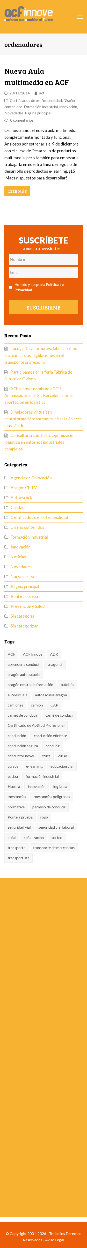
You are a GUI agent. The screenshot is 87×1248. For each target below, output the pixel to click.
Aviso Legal (54, 1240)
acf (41, 93)
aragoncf (55, 664)
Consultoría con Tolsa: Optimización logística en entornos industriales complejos (40, 442)
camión (37, 705)
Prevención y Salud (28, 606)
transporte (16, 847)
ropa (44, 817)
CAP (54, 705)
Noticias (18, 556)
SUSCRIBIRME (43, 307)
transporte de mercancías (54, 847)
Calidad (18, 507)
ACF (11, 654)
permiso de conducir (48, 807)
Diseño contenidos (27, 527)
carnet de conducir (23, 715)
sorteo (56, 837)
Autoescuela (22, 497)
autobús (67, 684)
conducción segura (23, 746)
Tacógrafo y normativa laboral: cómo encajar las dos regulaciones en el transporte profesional (40, 355)
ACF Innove (32, 654)
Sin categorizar (24, 625)
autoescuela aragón (51, 695)
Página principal (38, 113)
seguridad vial (19, 827)
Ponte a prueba (24, 596)
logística (60, 786)
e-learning (34, 766)
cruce (46, 756)
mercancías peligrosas (52, 796)
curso (62, 756)
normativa (16, 807)
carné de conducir (59, 715)
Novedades (13, 113)
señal (12, 837)
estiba (13, 776)
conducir (53, 746)
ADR (54, 654)
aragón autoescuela (24, 674)
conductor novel (21, 756)
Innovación (68, 107)
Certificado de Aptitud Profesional (36, 725)
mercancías (17, 796)
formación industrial (42, 776)
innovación (36, 786)
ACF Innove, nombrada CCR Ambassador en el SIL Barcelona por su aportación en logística (38, 395)
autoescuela (17, 695)
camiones (15, 705)
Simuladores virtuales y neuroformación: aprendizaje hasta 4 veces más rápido (43, 418)
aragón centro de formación (30, 684)
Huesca (14, 786)
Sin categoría (22, 616)
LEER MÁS (17, 191)
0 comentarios (22, 120)
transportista (18, 858)
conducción (17, 735)
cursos (13, 766)
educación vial (62, 766)
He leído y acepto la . (39, 287)
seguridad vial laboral (56, 827)
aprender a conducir (24, 664)
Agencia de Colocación (31, 477)
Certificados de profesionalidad (36, 100)
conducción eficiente (50, 735)
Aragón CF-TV (24, 487)
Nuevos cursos (24, 576)
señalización (34, 837)
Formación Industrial (41, 107)
